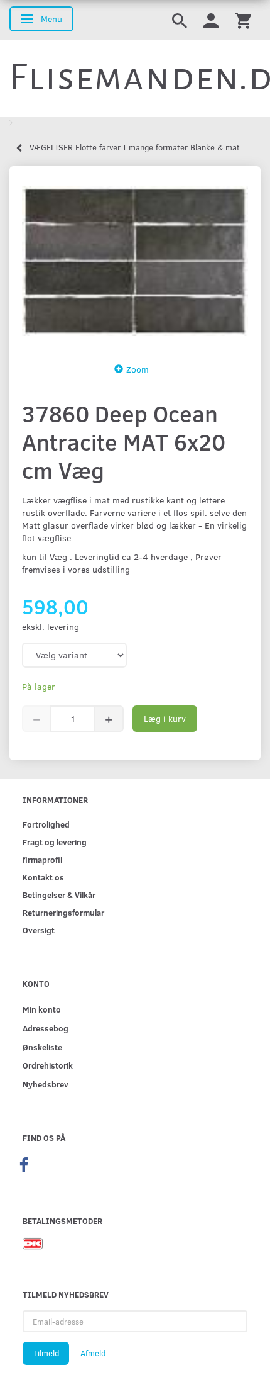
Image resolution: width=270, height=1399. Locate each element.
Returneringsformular (63, 912)
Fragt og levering (55, 841)
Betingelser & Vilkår (59, 894)
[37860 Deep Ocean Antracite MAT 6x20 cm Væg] (135, 261)
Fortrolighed (46, 824)
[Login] (211, 20)
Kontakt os (43, 877)
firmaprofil (42, 859)
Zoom (137, 369)
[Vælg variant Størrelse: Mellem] (74, 655)
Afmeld (92, 1353)
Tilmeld (46, 1353)
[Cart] (243, 20)
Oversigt (39, 929)
